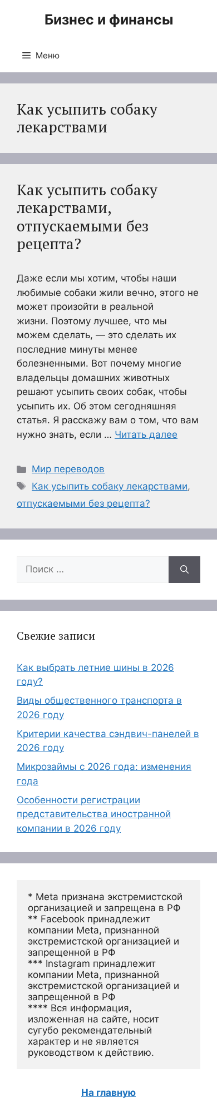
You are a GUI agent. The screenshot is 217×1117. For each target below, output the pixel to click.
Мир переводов (68, 469)
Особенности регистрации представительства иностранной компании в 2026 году (94, 814)
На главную (108, 1092)
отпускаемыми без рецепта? (83, 503)
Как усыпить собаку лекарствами (110, 486)
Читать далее (146, 434)
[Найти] (184, 569)
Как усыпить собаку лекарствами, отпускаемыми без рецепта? (87, 217)
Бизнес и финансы (109, 19)
